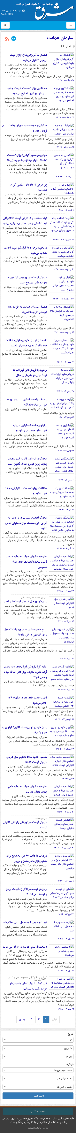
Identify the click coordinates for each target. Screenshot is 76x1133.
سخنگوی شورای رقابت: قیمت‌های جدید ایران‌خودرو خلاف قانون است (27, 461)
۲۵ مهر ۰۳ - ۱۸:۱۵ (66, 1009)
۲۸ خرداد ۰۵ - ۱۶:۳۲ (65, 117)
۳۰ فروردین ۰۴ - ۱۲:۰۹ (64, 848)
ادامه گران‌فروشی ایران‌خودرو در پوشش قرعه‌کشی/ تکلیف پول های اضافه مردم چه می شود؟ (25, 672)
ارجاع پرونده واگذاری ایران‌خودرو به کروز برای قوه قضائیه (27, 402)
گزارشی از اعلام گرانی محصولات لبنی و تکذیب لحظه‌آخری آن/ (27, 978)
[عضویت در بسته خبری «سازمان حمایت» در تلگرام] (13, 38)
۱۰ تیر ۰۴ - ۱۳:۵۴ (66, 778)
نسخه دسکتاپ (38, 1111)
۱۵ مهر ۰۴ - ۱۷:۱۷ (66, 658)
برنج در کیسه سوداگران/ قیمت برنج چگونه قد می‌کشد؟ (26, 892)
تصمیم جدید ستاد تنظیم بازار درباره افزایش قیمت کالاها (26, 759)
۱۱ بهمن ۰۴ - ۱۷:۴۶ (66, 480)
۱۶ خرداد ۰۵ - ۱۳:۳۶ (65, 147)
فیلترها (69, 1064)
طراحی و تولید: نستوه (38, 1128)
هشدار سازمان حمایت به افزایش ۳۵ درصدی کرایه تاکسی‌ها (27, 309)
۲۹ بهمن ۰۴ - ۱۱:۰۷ (65, 362)
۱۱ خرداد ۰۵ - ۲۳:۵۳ (65, 177)
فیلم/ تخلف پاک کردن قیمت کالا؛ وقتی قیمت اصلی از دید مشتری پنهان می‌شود (25, 221)
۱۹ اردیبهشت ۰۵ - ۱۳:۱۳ (63, 299)
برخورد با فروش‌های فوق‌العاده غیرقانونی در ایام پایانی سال (30, 372)
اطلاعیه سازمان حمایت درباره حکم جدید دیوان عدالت (27, 789)
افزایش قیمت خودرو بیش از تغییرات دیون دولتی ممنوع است (26, 280)
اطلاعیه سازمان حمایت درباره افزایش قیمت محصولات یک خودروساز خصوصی (26, 562)
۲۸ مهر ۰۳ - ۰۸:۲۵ (65, 939)
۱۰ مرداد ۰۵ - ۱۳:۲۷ (65, 80)
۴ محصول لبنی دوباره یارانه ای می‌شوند (25, 946)
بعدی (22, 1019)
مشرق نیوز (46, 9)
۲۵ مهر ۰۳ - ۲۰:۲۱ (65, 971)
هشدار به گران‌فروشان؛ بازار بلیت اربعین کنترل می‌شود (28, 57)
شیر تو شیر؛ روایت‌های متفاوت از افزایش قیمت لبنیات (28, 986)
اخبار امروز (38, 1096)
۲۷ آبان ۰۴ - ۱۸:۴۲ (65, 548)
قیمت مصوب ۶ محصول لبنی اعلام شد (25, 922)
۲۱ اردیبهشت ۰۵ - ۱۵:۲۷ (63, 269)
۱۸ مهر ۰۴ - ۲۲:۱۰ (66, 621)
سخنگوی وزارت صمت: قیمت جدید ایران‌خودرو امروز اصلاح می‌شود (27, 91)
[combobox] (38, 1040)
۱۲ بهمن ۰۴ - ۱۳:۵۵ (65, 450)
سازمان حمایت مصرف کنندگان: (33, 598)
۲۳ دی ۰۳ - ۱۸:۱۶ (66, 914)
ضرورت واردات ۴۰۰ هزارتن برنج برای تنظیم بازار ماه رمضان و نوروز (26, 858)
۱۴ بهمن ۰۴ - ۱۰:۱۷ (66, 417)
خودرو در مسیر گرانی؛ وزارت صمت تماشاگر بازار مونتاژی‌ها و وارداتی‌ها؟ (27, 158)
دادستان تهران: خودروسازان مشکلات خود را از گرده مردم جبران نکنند (26, 343)
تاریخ (70, 1034)
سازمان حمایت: (40, 818)
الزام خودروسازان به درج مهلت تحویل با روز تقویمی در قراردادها (25, 632)
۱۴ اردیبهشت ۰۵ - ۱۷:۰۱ (64, 332)
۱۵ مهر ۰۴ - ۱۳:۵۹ (66, 689)
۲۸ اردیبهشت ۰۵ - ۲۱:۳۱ (63, 240)
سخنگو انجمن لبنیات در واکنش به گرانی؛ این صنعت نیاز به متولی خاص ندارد (26, 523)
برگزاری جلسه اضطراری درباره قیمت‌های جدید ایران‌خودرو (30, 428)
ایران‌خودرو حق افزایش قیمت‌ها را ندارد (25, 601)
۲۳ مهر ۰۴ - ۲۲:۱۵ (65, 591)
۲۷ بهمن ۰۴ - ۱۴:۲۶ (65, 391)
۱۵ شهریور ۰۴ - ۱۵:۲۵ (64, 719)
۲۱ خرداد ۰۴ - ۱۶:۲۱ (65, 812)
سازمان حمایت (60, 38)
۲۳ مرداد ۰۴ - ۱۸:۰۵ (65, 749)
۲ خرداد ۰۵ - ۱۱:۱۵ (66, 210)
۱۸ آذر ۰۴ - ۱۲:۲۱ (66, 510)
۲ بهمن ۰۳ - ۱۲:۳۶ (65, 881)
